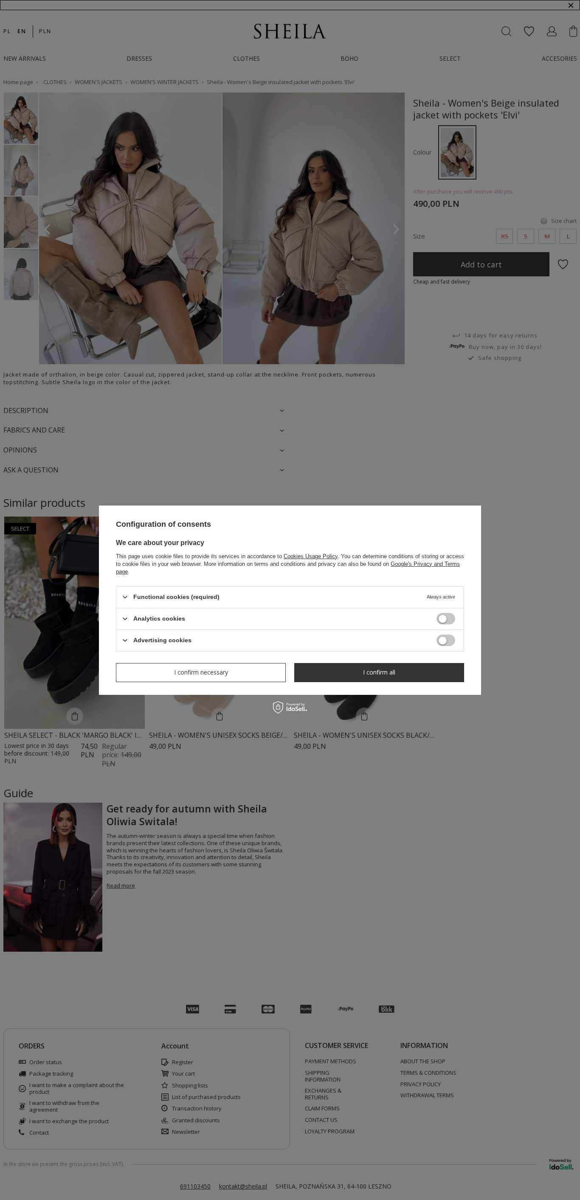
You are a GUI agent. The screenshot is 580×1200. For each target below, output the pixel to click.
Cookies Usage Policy (311, 556)
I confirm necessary (201, 672)
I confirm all (379, 672)
